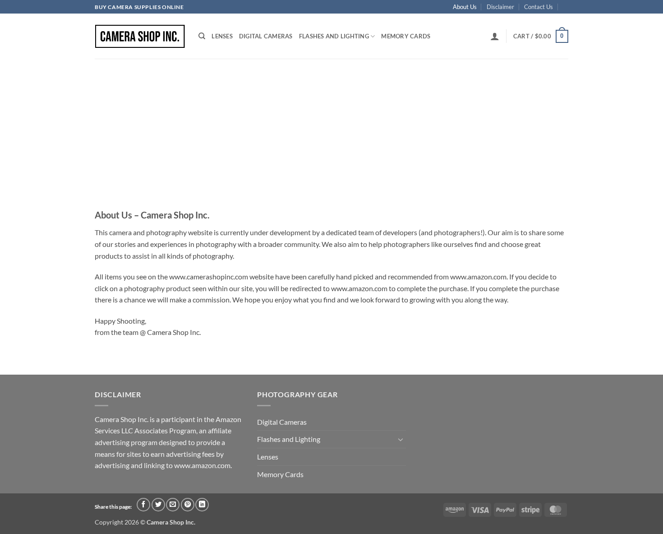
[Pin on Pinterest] (187, 504)
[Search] (201, 36)
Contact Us (538, 6)
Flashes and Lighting (334, 36)
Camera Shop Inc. (171, 522)
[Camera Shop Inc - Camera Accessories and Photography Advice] (140, 36)
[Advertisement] (331, 126)
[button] (494, 36)
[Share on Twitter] (158, 504)
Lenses (222, 36)
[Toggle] (400, 439)
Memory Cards (405, 36)
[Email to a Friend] (173, 504)
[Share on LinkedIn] (202, 504)
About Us (465, 6)
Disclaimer (500, 6)
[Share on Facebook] (143, 504)
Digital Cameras (266, 36)
